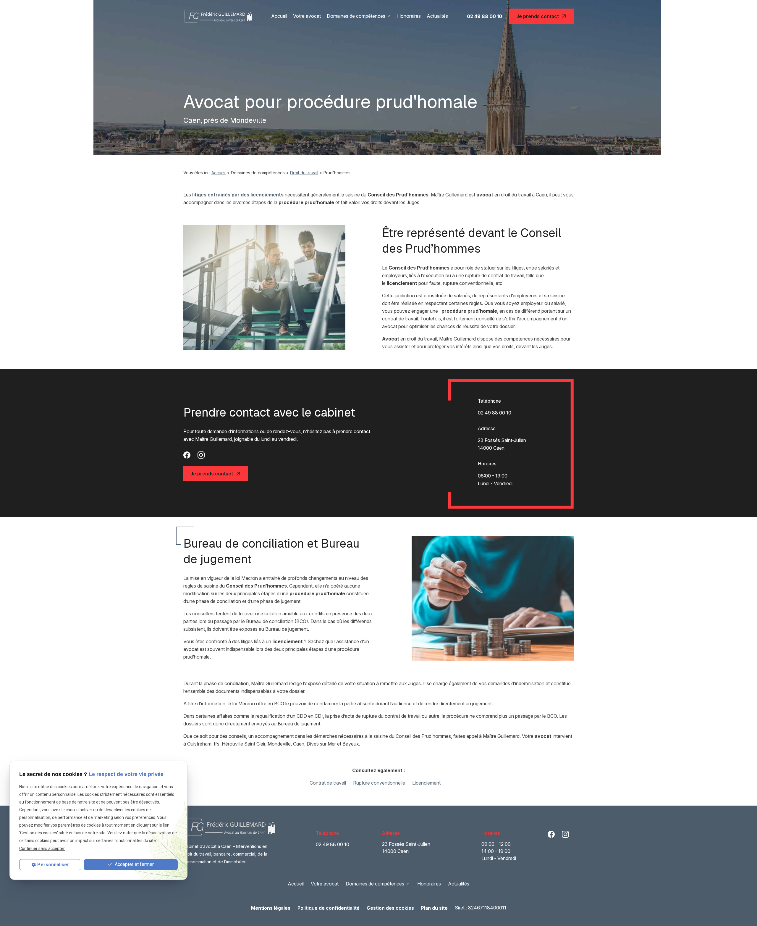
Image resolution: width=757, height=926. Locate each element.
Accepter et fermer (134, 864)
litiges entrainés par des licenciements (238, 195)
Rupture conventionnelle (379, 783)
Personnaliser (53, 864)
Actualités (437, 16)
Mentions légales (270, 908)
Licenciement (426, 783)
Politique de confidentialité (328, 908)
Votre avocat (307, 16)
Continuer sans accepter (42, 848)
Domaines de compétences (356, 16)
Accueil (279, 16)
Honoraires (409, 16)
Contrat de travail (328, 783)
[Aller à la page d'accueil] (217, 16)
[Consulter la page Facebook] (186, 455)
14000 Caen (502, 444)
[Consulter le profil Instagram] (201, 455)
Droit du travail (304, 172)
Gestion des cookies (390, 908)
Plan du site (434, 908)
